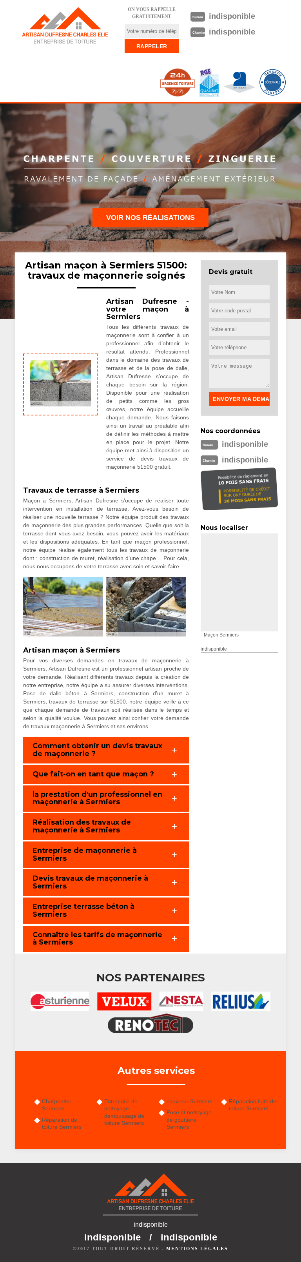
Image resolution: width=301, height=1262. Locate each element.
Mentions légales (197, 1248)
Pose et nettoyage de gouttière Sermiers (189, 1119)
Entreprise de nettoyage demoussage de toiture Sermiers (124, 1112)
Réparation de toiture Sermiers (62, 1123)
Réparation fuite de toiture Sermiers (252, 1105)
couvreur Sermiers (189, 1101)
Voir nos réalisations (150, 217)
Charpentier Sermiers (56, 1105)
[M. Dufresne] (65, 25)
